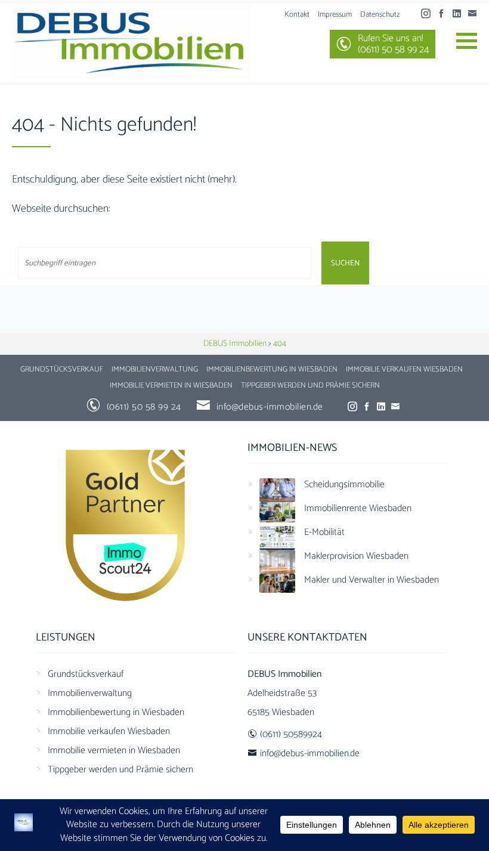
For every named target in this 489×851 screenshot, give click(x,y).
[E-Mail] (475, 14)
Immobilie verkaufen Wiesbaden (404, 369)
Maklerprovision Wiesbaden (356, 556)
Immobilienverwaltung (155, 369)
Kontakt (297, 14)
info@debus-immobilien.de (269, 407)
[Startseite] (131, 42)
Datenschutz (380, 14)
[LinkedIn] (460, 14)
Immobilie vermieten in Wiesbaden (171, 385)
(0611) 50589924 (291, 734)
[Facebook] (444, 14)
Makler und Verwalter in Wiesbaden (371, 580)
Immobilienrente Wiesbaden (357, 508)
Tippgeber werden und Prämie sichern (310, 385)
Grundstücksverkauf (61, 369)
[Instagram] (429, 14)
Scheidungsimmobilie (344, 484)
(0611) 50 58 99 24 (144, 407)
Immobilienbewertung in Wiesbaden (272, 369)
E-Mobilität (324, 532)
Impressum (335, 14)
